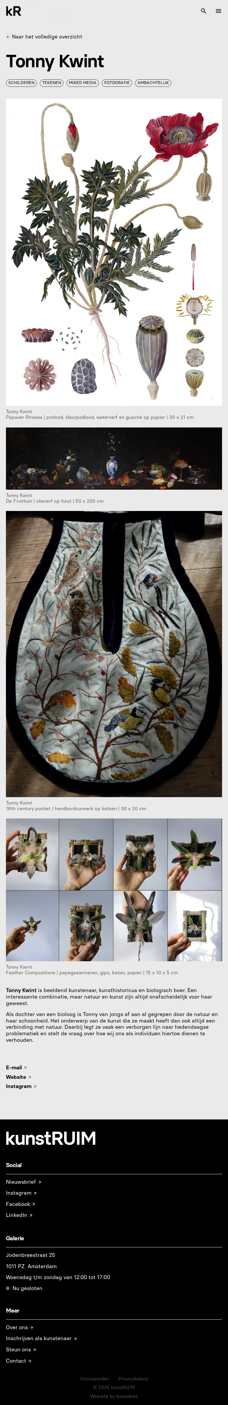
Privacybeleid (133, 1379)
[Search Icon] (203, 11)
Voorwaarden (94, 1379)
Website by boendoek (114, 1396)
